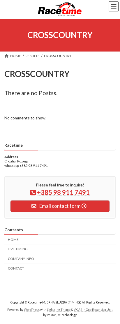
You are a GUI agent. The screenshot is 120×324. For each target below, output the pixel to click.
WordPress (32, 309)
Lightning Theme (58, 309)
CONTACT (16, 268)
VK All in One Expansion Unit (93, 309)
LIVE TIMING (18, 249)
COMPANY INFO (21, 258)
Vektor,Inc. (54, 315)
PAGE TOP (111, 308)
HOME (13, 239)
